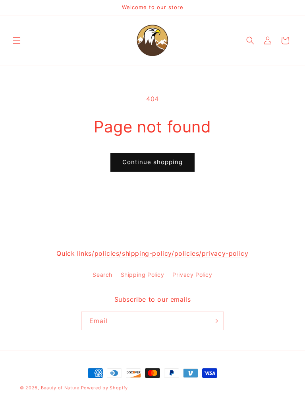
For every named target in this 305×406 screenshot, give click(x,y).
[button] (16, 40)
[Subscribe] (215, 321)
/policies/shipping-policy (132, 253)
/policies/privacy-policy (210, 253)
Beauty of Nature (60, 388)
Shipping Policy (142, 274)
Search (102, 274)
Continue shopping (152, 162)
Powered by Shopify (104, 388)
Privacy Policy (192, 274)
